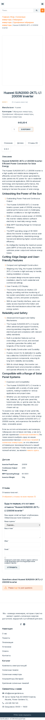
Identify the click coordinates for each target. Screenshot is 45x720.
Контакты (6, 655)
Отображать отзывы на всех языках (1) (19, 497)
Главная (5, 17)
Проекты (6, 638)
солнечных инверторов (12, 442)
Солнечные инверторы (12, 117)
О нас (4, 633)
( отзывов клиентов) (20, 102)
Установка (6, 647)
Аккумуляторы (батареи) (12, 679)
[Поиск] (36, 10)
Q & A (6, 149)
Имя (6, 541)
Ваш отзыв (9, 528)
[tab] (8, 143)
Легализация (7, 642)
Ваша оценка (10, 521)
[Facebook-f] (21, 624)
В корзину (25, 129)
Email (7, 549)
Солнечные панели (10, 670)
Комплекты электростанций (14, 666)
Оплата (5, 651)
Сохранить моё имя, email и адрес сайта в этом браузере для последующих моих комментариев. (21, 561)
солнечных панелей (29, 440)
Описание (8, 143)
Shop (12, 17)
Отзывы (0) (33, 143)
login (16, 588)
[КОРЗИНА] (42, 4)
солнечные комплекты (28, 434)
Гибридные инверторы (22, 111)
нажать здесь (33, 450)
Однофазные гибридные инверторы (17, 114)
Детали (20, 143)
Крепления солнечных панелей (15, 683)
